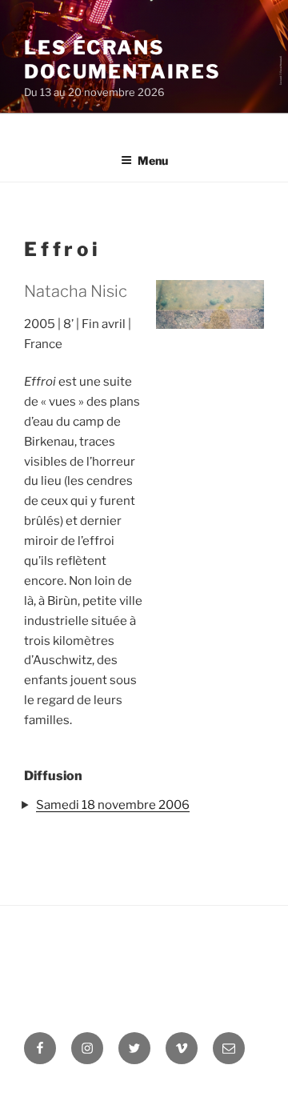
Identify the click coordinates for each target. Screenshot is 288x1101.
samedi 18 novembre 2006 (113, 805)
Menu (153, 160)
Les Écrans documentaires (122, 59)
